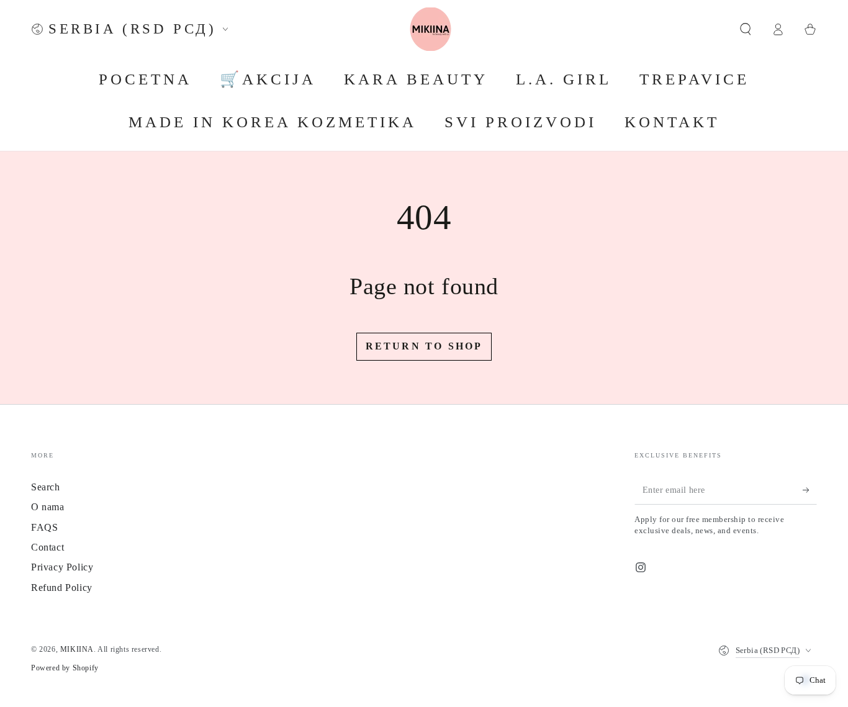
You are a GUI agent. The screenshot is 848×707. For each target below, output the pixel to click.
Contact (47, 547)
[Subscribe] (810, 490)
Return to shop (424, 346)
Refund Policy (61, 587)
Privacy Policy (62, 567)
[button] (745, 29)
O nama (48, 507)
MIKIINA (77, 649)
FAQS (44, 527)
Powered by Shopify (65, 668)
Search (45, 487)
